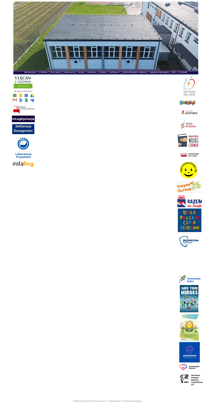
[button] (105, 36)
